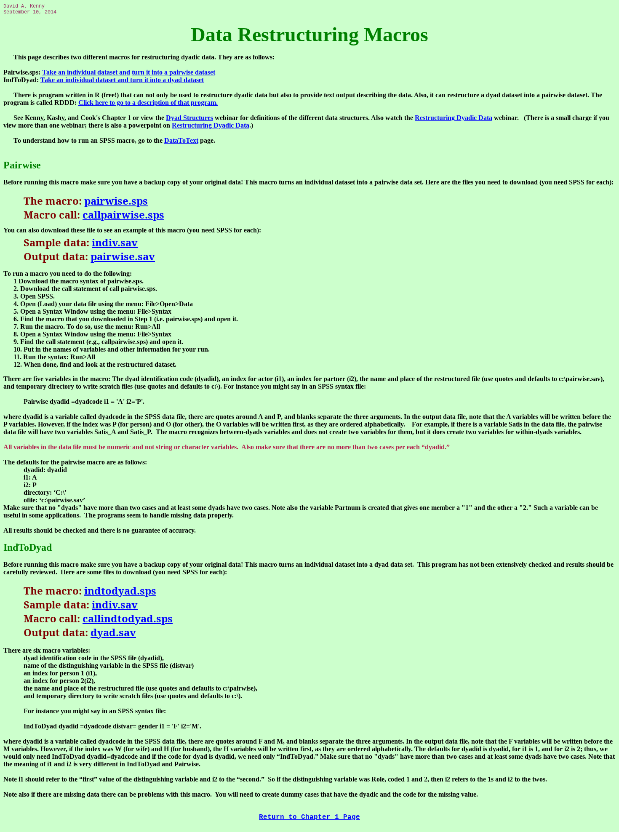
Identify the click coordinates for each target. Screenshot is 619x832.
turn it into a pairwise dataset (173, 72)
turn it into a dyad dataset (167, 79)
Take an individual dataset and (86, 72)
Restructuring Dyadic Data (453, 117)
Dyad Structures (189, 117)
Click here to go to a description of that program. (148, 102)
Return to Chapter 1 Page (309, 817)
